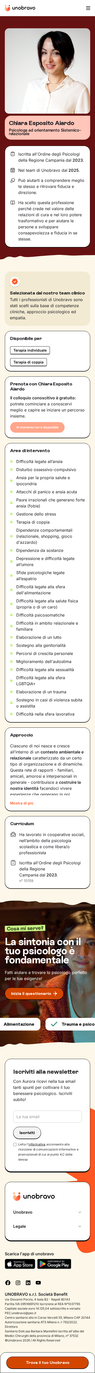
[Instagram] (18, 1282)
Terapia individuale (30, 350)
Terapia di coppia (28, 362)
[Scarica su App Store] (20, 1264)
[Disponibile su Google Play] (54, 1264)
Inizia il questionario (31, 993)
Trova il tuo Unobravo (47, 1362)
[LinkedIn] (28, 1282)
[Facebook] (8, 1282)
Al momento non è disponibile (37, 427)
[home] (20, 8)
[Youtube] (38, 1282)
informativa (36, 1144)
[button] (87, 8)
